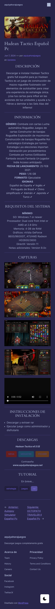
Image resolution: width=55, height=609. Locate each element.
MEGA (11, 454)
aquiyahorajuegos (13, 4)
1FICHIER (42, 454)
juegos (24, 488)
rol (34, 488)
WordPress (23, 603)
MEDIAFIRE (26, 454)
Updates (11, 60)
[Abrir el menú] (49, 4)
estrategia (11, 488)
